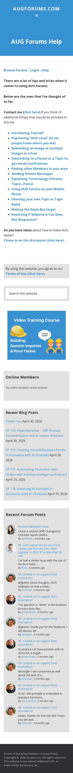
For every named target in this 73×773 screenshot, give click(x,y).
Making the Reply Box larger (33, 209)
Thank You (14, 421)
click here (31, 112)
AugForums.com (36, 8)
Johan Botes (29, 612)
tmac (24, 568)
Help (45, 70)
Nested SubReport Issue (33, 526)
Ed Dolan (27, 590)
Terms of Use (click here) (25, 274)
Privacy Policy (49, 753)
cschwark (27, 538)
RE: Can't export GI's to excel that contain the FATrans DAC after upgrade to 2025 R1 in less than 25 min (40, 550)
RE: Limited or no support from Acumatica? (37, 576)
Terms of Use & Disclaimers (21, 753)
